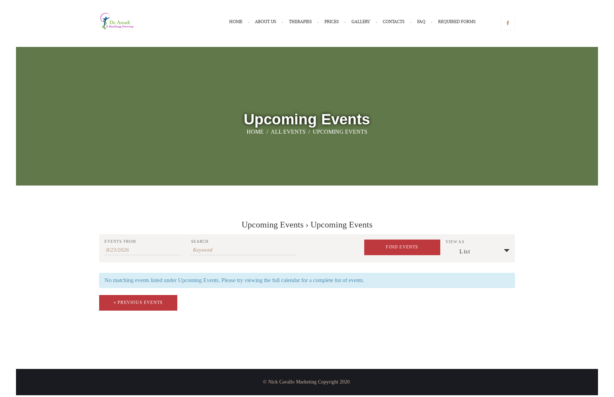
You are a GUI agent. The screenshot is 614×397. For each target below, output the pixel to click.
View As (455, 242)
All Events (288, 132)
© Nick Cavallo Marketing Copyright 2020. (307, 382)
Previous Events (138, 302)
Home (255, 132)
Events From (120, 241)
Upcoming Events (272, 224)
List (464, 251)
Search (200, 241)
